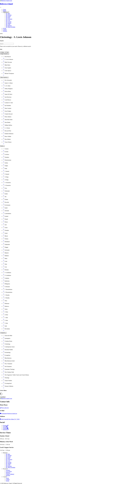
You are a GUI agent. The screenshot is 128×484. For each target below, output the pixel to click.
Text (6, 52)
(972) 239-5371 (5, 407)
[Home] (6, 398)
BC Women (8, 455)
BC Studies (8, 463)
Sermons (8, 470)
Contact (8, 479)
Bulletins (8, 472)
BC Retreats (9, 466)
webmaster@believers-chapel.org (9, 413)
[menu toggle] (0, 7)
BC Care (8, 460)
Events (7, 480)
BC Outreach (9, 459)
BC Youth (8, 456)
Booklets (8, 475)
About (7, 478)
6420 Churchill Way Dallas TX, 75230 (10, 419)
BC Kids (8, 458)
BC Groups (8, 462)
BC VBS (8, 464)
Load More (3, 397)
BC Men (8, 454)
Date (2, 52)
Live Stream (9, 471)
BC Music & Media (10, 467)
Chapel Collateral (10, 474)
